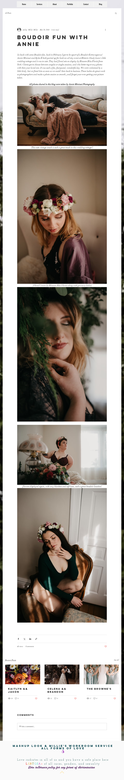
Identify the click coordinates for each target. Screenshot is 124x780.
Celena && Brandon (56, 690)
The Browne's (99, 688)
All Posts (8, 13)
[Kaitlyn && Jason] (22, 674)
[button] (116, 13)
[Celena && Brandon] (62, 674)
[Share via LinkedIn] (30, 639)
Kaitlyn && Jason (18, 690)
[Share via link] (36, 639)
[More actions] (105, 29)
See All (116, 660)
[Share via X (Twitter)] (24, 639)
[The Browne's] (101, 674)
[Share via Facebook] (18, 639)
